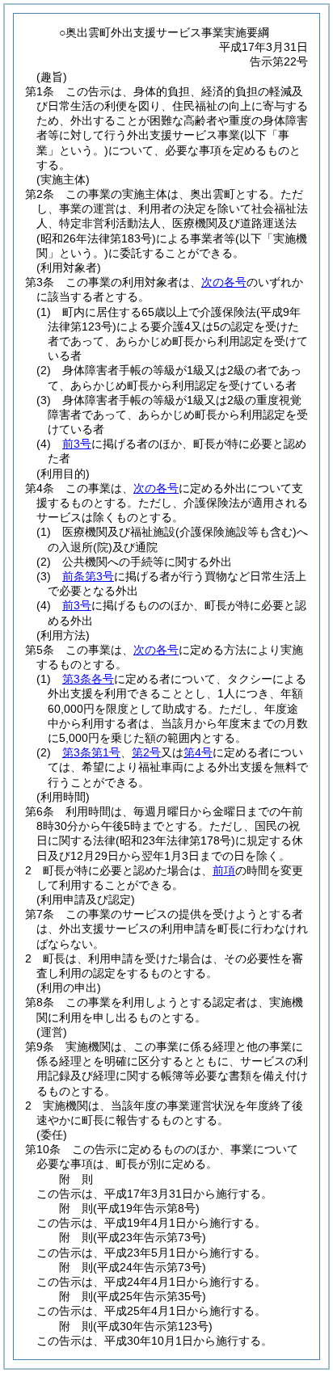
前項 (224, 870)
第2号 (146, 752)
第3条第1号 (91, 752)
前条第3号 (88, 576)
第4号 (198, 752)
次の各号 (224, 282)
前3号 (76, 443)
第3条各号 (88, 678)
